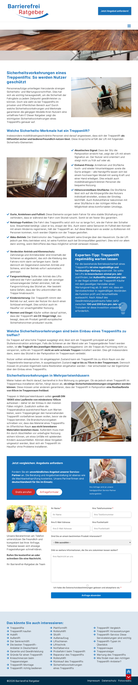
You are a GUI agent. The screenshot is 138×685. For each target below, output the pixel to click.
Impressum (93, 680)
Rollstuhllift (59, 631)
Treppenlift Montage (22, 664)
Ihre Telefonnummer (102, 508)
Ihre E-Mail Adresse (60, 522)
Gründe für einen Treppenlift (26, 654)
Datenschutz (109, 680)
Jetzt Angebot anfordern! (115, 11)
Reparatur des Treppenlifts (68, 654)
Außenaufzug (60, 638)
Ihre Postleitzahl (100, 522)
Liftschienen (60, 641)
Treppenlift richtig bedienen (26, 668)
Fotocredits (124, 680)
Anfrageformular (49, 492)
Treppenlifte (17, 627)
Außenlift (15, 638)
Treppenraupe (105, 648)
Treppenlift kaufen (20, 631)
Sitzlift (57, 634)
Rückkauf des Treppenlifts (68, 661)
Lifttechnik (59, 644)
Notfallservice (61, 648)
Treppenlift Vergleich (108, 627)
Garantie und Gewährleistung (26, 651)
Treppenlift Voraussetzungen (113, 631)
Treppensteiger (105, 651)
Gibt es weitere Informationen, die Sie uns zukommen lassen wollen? (84, 550)
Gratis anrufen (23, 492)
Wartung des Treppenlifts (111, 654)
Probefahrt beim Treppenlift (69, 651)
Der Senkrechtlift (20, 641)
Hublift (14, 634)
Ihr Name (56, 508)
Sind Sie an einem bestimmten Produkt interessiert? (76, 536)
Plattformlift (60, 627)
